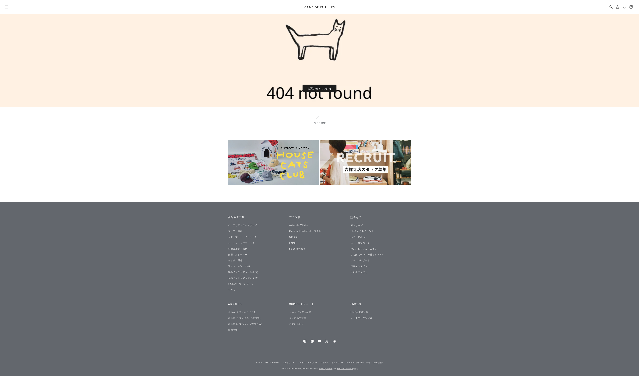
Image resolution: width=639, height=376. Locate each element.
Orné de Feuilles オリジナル (305, 231)
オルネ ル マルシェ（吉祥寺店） (246, 323)
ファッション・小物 (239, 266)
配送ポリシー (337, 362)
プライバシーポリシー (307, 362)
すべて (231, 289)
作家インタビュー (360, 266)
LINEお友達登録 (359, 312)
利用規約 (324, 362)
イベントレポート (360, 260)
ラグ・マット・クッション (242, 236)
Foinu (292, 242)
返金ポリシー (289, 362)
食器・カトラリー (237, 254)
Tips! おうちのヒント (362, 231)
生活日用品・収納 (237, 248)
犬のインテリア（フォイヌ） (244, 277)
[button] (6, 7)
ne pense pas (297, 248)
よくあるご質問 (297, 318)
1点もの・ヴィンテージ (241, 283)
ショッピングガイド (300, 312)
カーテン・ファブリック (241, 242)
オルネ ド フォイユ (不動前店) (244, 318)
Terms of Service (345, 368)
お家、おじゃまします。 (363, 248)
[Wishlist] (624, 7)
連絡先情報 (378, 362)
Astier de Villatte (298, 225)
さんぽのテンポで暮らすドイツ (367, 254)
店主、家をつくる (360, 242)
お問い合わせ (296, 323)
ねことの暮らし (358, 236)
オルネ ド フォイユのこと (242, 312)
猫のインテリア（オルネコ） (244, 271)
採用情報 (233, 329)
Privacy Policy (325, 368)
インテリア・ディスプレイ (242, 225)
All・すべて (356, 225)
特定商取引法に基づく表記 (358, 362)
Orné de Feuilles (271, 362)
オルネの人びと (358, 271)
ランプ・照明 (235, 231)
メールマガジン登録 (361, 318)
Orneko (293, 236)
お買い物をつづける (319, 88)
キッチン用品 (235, 260)
